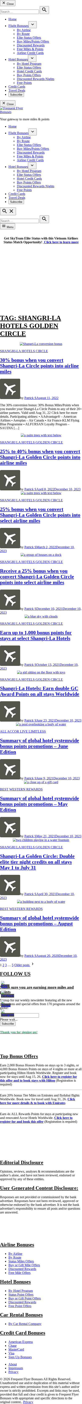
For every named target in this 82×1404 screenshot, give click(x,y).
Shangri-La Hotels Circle (24, 351)
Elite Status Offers (29, 37)
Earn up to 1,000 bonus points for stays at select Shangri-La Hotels (36, 635)
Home (12, 19)
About (12, 1364)
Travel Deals (16, 90)
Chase (12, 1345)
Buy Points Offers (29, 75)
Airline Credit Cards (30, 53)
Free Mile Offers (19, 1273)
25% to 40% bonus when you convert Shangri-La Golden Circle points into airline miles (40, 457)
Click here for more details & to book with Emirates (37, 1101)
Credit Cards (16, 86)
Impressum (15, 1368)
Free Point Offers (19, 1306)
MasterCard (16, 1349)
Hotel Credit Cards (29, 71)
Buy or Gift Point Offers (24, 1298)
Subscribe (16, 94)
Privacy (13, 1372)
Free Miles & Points (30, 49)
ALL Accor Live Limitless (23, 731)
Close (10, 4)
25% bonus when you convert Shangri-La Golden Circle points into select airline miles (40, 514)
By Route (23, 34)
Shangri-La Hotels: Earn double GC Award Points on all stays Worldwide (39, 691)
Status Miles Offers (21, 1261)
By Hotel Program (29, 63)
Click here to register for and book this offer (36, 1119)
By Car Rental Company (24, 1324)
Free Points (24, 83)
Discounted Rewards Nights (35, 79)
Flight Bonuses (18, 26)
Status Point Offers (20, 1294)
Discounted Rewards (31, 45)
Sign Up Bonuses (20, 1357)
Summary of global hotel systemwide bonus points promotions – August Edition (39, 923)
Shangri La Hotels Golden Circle (31, 442)
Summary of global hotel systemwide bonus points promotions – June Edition (39, 746)
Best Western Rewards (21, 789)
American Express (20, 1342)
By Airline (24, 30)
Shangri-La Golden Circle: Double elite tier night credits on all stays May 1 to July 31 (37, 861)
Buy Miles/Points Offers (33, 41)
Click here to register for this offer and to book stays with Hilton (38, 1078)
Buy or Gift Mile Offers (24, 1265)
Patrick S (30, 398)
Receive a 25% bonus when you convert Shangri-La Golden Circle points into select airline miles (37, 576)
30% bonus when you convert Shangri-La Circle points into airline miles (39, 365)
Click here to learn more (61, 242)
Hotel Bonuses (18, 59)
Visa (11, 1353)
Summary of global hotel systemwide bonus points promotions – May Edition (39, 804)
